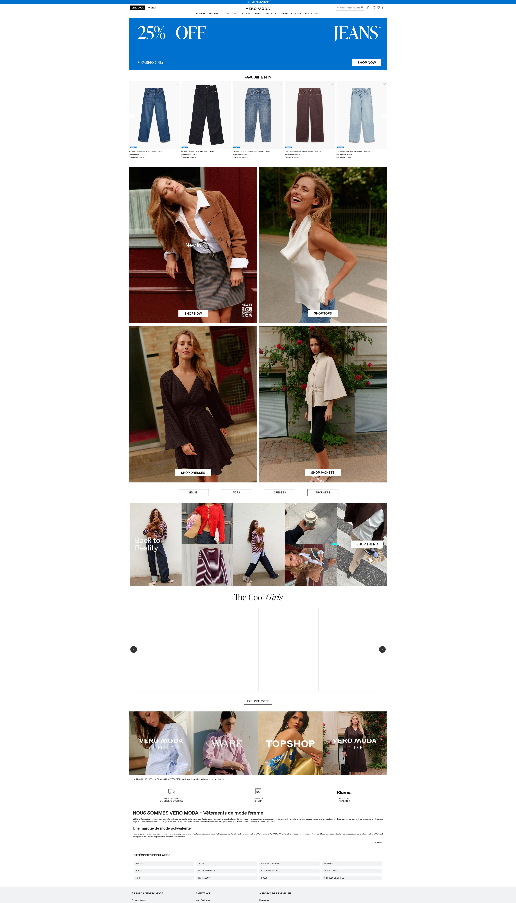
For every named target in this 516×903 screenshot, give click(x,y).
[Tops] (323, 284)
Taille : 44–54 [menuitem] (271, 13)
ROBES (138, 871)
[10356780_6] (323, 206)
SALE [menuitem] (235, 13)
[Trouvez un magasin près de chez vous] (368, 8)
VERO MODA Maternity (279, 834)
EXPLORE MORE (258, 701)
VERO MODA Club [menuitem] (313, 13)
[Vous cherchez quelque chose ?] (362, 7)
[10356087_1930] (193, 365)
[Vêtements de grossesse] (161, 743)
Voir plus (379, 842)
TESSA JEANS (330, 871)
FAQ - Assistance (203, 900)
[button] (164, 115)
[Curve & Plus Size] (354, 743)
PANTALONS (204, 878)
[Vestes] (323, 443)
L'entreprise (264, 900)
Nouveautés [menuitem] (200, 13)
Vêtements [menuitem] (213, 13)
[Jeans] (258, 44)
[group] (164, 121)
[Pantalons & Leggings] (323, 492)
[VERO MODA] (258, 9)
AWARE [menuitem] (258, 13)
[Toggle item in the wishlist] (135, 84)
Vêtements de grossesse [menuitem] (290, 13)
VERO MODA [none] (138, 8)
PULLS (264, 878)
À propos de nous (139, 900)
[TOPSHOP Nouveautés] (290, 743)
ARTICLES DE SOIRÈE (334, 878)
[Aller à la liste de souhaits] (378, 8)
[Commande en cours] (383, 8)
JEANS (201, 864)
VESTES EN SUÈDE (206, 871)
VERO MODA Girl (375, 834)
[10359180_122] (323, 365)
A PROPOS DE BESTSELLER (275, 893)
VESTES (139, 864)
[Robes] (193, 443)
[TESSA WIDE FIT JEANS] (258, 544)
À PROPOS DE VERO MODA (147, 893)
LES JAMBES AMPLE (270, 871)
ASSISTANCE (203, 893)
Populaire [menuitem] (225, 13)
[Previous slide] (131, 116)
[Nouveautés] (193, 245)
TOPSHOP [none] (151, 8)
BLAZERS (328, 864)
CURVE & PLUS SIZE (270, 864)
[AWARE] (226, 743)
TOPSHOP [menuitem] (246, 13)
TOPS (137, 878)
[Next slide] (384, 116)
